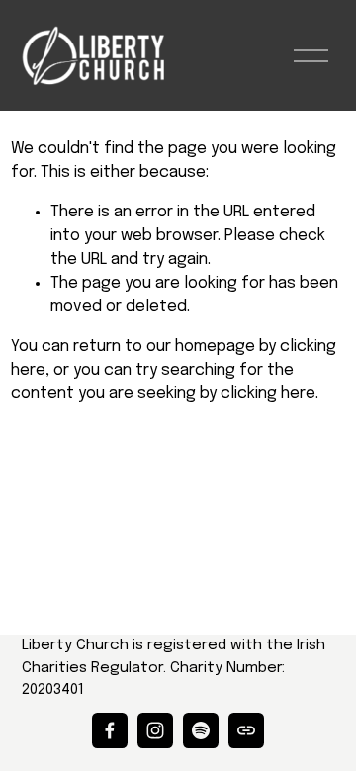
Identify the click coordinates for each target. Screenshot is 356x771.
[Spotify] (201, 730)
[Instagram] (155, 730)
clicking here (268, 394)
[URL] (246, 730)
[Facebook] (110, 730)
